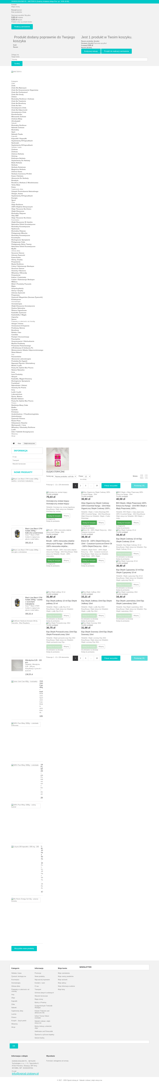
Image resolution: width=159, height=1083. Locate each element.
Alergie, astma (17, 193)
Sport (13, 200)
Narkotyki (15, 143)
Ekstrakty (15, 130)
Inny (12, 354)
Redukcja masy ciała (19, 405)
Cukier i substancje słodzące (23, 279)
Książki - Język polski (18, 1021)
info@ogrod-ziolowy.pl (25, 1073)
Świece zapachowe (19, 310)
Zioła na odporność (19, 110)
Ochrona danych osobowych (44, 993)
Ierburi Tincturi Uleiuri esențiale (42, 1017)
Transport (16, 460)
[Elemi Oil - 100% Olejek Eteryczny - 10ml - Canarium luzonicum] (97, 531)
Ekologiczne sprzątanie (20, 240)
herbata (14, 165)
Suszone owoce (17, 253)
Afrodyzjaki (15, 121)
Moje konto (62, 968)
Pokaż (81, 476)
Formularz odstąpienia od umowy (57, 1061)
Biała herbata (16, 163)
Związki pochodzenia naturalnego (24, 191)
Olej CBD (15, 216)
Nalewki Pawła (17, 134)
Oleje (13, 202)
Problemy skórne (18, 328)
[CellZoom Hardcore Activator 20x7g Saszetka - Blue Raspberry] (26, 622)
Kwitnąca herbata (18, 158)
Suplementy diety (17, 189)
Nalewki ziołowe (17, 127)
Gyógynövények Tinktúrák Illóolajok (43, 1006)
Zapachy (14, 317)
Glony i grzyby (17, 291)
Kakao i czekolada (18, 277)
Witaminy (14, 434)
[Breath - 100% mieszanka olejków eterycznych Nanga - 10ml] (62, 531)
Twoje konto (15, 57)
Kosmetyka (15, 220)
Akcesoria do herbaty (20, 178)
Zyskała (14, 410)
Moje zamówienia (64, 973)
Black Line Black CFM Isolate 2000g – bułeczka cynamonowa (34, 531)
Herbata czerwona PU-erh (21, 174)
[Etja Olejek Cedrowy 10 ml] (132, 530)
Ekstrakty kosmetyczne (20, 226)
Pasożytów (15, 339)
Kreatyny (15, 412)
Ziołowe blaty (16, 119)
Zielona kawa (16, 171)
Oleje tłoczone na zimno (21, 209)
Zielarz (14, 97)
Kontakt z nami (40, 983)
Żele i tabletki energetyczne (22, 432)
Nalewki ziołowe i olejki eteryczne (42, 1022)
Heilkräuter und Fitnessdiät (44, 1031)
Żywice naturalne (18, 308)
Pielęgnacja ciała (18, 242)
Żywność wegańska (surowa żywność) (27, 297)
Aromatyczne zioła (18, 108)
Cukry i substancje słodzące (22, 266)
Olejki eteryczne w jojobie (22, 222)
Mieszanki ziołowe (18, 117)
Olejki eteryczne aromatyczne (23, 306)
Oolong (14, 156)
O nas (15, 457)
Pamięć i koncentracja (20, 337)
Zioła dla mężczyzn (19, 88)
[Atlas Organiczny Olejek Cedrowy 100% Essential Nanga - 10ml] (97, 493)
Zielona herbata (17, 154)
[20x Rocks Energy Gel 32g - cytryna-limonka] (26, 900)
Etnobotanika (16, 114)
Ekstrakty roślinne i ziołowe (22, 99)
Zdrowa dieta (15, 251)
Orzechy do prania (18, 388)
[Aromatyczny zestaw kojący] (62, 492)
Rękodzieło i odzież (19, 385)
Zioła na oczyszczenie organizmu (24, 90)
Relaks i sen (16, 332)
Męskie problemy (18, 343)
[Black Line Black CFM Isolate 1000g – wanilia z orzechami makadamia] (26, 480)
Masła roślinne (17, 264)
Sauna (13, 319)
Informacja (20, 450)
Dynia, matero (16, 396)
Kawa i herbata (17, 176)
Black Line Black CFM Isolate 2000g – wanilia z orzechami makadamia (33, 601)
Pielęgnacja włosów (19, 233)
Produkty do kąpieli (19, 361)
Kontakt (14, 4)
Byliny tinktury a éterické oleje (43, 1027)
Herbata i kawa (16, 147)
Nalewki (14, 123)
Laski (13, 429)
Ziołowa (14, 149)
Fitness (13, 403)
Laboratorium (16, 394)
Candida (14, 335)
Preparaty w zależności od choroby (23, 321)
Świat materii (16, 352)
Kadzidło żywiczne (18, 313)
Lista (146, 478)
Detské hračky (39, 1038)
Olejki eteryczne (17, 211)
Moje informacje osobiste (66, 986)
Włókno (14, 282)
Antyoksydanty (17, 288)
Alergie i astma (17, 323)
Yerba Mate (15, 185)
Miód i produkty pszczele (21, 284)
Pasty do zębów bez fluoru (22, 368)
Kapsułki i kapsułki (19, 138)
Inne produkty (17, 374)
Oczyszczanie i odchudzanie (22, 341)
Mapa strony (15, 7)
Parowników (16, 357)
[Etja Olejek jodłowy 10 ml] (62, 592)
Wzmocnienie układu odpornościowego (27, 350)
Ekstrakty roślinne (18, 125)
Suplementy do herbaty (20, 160)
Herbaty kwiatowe (18, 167)
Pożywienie (15, 262)
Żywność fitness (18, 418)
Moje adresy (62, 983)
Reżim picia (15, 421)
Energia (14, 198)
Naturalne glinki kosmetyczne (23, 224)
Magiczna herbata (18, 169)
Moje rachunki (62, 980)
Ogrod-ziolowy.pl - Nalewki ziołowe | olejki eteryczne (84, 1080)
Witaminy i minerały (19, 273)
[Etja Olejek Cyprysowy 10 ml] (132, 561)
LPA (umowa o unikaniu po (22, 348)
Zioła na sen (16, 105)
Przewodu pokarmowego (21, 346)
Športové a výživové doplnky (44, 1034)
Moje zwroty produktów (65, 976)
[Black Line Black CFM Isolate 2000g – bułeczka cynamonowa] (17, 534)
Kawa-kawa (16, 257)
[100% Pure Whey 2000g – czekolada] (24, 765)
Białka (13, 407)
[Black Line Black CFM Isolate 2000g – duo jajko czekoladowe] (26, 551)
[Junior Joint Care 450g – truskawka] (24, 681)
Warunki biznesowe (19, 464)
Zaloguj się (15, 55)
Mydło (13, 249)
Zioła (13, 83)
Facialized (15, 383)
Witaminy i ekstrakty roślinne (23, 427)
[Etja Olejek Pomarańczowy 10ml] (62, 623)
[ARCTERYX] (24, 74)
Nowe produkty (23, 472)
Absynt (14, 376)
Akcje (13, 436)
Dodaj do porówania (52, 521)
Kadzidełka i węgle (18, 315)
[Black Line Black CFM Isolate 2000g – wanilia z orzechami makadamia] (17, 603)
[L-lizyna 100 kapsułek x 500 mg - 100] (25, 847)
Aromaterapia (15, 301)
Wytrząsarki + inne (18, 425)
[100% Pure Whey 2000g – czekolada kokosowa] (26, 724)
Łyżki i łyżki (16, 392)
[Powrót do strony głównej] (14, 443)
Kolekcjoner (16, 299)
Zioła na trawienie (18, 101)
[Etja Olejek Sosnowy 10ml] (97, 623)
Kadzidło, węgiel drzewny (21, 379)
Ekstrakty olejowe (18, 213)
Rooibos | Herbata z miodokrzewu (24, 183)
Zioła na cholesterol (19, 92)
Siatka (141, 478)
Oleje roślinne (17, 204)
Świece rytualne (18, 370)
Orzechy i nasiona (18, 271)
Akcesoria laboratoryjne (21, 359)
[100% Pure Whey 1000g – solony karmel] (26, 806)
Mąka (13, 286)
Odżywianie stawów (19, 423)
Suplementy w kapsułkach (22, 141)
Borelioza (15, 330)
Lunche (13, 1014)
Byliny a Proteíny (40, 1002)
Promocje (38, 973)
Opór (13, 132)
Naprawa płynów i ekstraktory (23, 363)
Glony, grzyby (17, 260)
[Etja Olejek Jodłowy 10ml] (97, 592)
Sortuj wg (49, 476)
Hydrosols (15, 229)
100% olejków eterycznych (22, 207)
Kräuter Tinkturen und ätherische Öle (42, 1012)
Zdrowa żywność (18, 255)
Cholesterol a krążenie (20, 326)
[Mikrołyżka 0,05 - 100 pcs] (17, 665)
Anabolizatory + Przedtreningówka (25, 414)
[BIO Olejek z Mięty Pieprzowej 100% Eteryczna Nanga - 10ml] (132, 493)
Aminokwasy (16, 416)
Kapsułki (14, 136)
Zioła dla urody (17, 94)
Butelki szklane (17, 399)
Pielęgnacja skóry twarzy (21, 244)
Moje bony (61, 989)
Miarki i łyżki (16, 365)
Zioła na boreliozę (18, 103)
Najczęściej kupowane (42, 980)
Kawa (13, 187)
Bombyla (14, 180)
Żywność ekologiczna (18, 976)
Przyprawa (15, 295)
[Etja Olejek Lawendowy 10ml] (132, 592)
